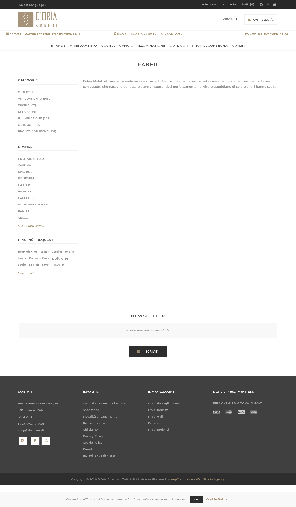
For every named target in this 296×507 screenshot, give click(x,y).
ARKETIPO (25, 191)
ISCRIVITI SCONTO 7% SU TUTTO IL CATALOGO (149, 33)
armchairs (27, 252)
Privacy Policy (93, 436)
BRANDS (58, 46)
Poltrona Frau (39, 258)
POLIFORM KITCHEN (33, 204)
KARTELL (24, 211)
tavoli (46, 264)
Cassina (57, 251)
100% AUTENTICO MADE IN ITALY (267, 33)
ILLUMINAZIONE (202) (34, 118)
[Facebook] (35, 441)
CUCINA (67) (27, 105)
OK (196, 499)
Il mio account (210, 4)
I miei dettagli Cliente (164, 403)
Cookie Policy (92, 442)
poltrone (60, 258)
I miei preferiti (158, 429)
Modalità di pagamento (100, 416)
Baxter (44, 251)
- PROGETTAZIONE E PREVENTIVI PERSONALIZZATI (45, 33)
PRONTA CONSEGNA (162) (37, 131)
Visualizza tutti (28, 273)
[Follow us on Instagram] (23, 441)
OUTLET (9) (26, 92)
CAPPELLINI (27, 198)
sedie (22, 264)
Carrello (153, 423)
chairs (69, 251)
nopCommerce (182, 479)
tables (34, 265)
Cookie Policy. (217, 499)
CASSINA (24, 165)
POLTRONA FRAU (31, 159)
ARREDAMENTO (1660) (35, 98)
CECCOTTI (25, 217)
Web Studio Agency (210, 479)
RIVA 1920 (25, 172)
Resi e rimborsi (94, 423)
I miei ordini (157, 416)
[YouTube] (46, 441)
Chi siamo (90, 429)
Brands (88, 449)
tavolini (59, 265)
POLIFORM (26, 178)
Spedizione (91, 410)
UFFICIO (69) (27, 111)
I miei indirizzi (158, 410)
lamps (22, 258)
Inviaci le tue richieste (99, 455)
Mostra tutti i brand (31, 225)
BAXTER (24, 185)
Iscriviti (151, 351)
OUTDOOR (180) (29, 124)
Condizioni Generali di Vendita (105, 403)
